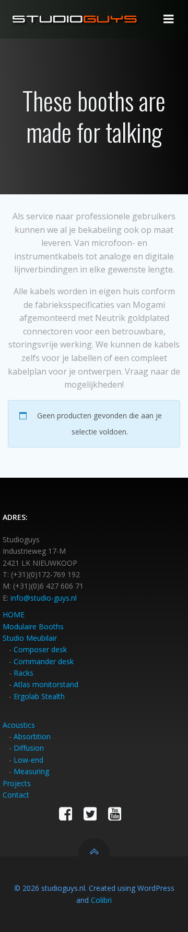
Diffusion (29, 748)
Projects (17, 783)
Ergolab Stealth (39, 696)
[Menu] (169, 19)
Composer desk (40, 649)
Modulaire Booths (33, 626)
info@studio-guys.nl (43, 598)
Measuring (31, 771)
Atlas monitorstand (46, 684)
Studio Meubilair (30, 638)
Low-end (28, 760)
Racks (23, 673)
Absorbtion (32, 736)
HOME (14, 614)
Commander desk (44, 661)
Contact (16, 795)
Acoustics (19, 725)
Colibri (101, 900)
